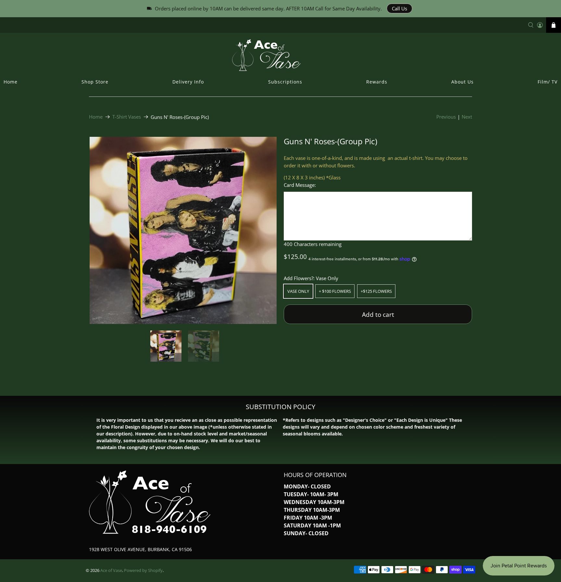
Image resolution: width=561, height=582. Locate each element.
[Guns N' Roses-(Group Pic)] (183, 230)
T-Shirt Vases (126, 116)
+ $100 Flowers (335, 291)
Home (11, 82)
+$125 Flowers (376, 291)
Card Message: (300, 185)
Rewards (376, 82)
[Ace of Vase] (280, 55)
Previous (446, 116)
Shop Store (94, 82)
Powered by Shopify (143, 570)
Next (467, 116)
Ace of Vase (111, 570)
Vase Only (298, 291)
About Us (462, 82)
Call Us (399, 8)
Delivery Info (188, 82)
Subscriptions (285, 82)
